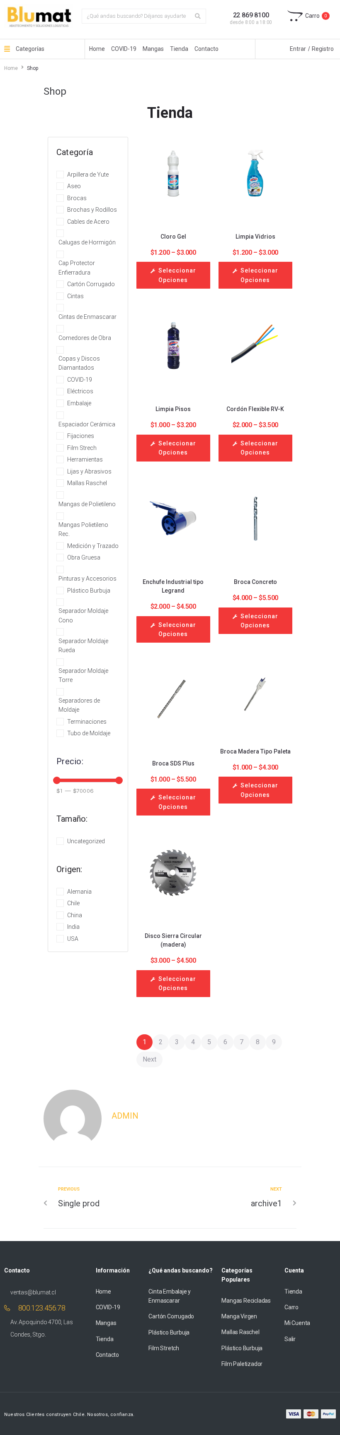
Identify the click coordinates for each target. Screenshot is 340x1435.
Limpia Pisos (173, 409)
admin (125, 1116)
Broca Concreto (255, 582)
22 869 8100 (251, 15)
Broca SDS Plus (173, 763)
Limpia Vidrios (255, 236)
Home (11, 68)
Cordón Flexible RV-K (255, 409)
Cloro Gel (173, 236)
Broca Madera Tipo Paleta (255, 751)
